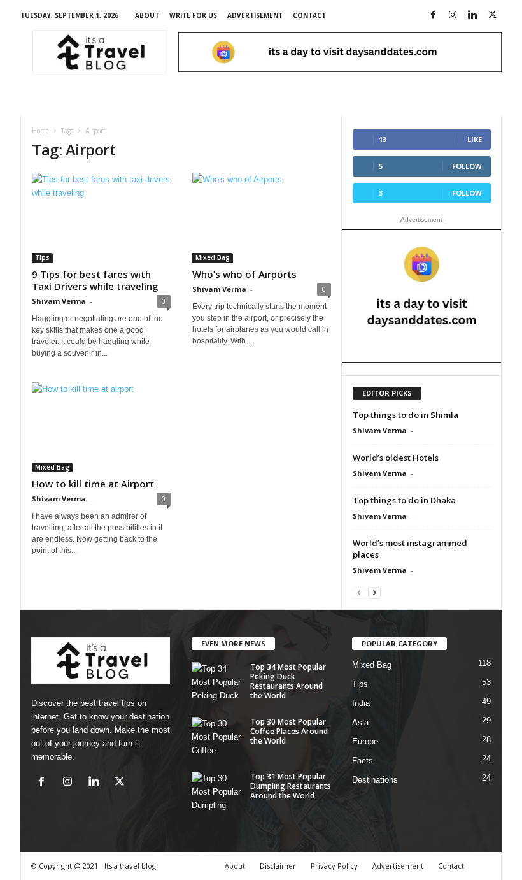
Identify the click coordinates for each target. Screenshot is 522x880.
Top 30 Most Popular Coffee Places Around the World (289, 731)
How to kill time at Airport (93, 483)
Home (40, 130)
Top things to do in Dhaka (404, 500)
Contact (309, 15)
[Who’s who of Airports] (261, 218)
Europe (365, 741)
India (361, 703)
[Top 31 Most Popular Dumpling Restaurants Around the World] (217, 791)
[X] (492, 15)
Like (474, 139)
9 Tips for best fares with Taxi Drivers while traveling (95, 280)
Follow (467, 166)
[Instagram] (452, 15)
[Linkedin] (472, 15)
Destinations (375, 779)
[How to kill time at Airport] (101, 427)
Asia (360, 722)
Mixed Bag (212, 257)
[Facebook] (433, 15)
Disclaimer (278, 865)
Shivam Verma (59, 301)
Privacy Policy (334, 865)
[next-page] (374, 592)
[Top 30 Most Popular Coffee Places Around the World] (217, 736)
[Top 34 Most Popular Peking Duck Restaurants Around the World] (217, 681)
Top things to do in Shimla (405, 415)
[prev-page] (359, 592)
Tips (42, 257)
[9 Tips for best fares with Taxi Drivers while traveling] (101, 218)
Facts (362, 760)
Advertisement (255, 15)
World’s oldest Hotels (396, 457)
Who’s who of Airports (244, 274)
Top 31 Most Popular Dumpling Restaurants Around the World (290, 786)
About (147, 15)
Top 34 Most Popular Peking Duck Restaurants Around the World (288, 681)
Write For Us (193, 15)
